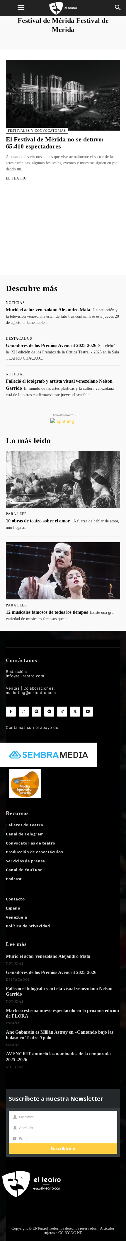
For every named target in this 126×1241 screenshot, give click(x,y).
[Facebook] (11, 712)
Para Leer (16, 514)
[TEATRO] (63, 8)
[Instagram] (24, 712)
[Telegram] (49, 712)
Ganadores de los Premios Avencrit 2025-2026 (51, 345)
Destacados (19, 338)
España (13, 1023)
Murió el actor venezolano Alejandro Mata (48, 309)
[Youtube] (88, 712)
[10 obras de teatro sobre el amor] (63, 479)
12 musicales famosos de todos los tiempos (47, 612)
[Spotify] (37, 712)
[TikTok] (62, 712)
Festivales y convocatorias (37, 130)
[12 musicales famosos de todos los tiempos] (63, 570)
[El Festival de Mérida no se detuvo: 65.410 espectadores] (63, 95)
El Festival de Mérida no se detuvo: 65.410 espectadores (55, 143)
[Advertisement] (63, 233)
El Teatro (16, 178)
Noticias (15, 303)
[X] (75, 712)
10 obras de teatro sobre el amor (38, 520)
